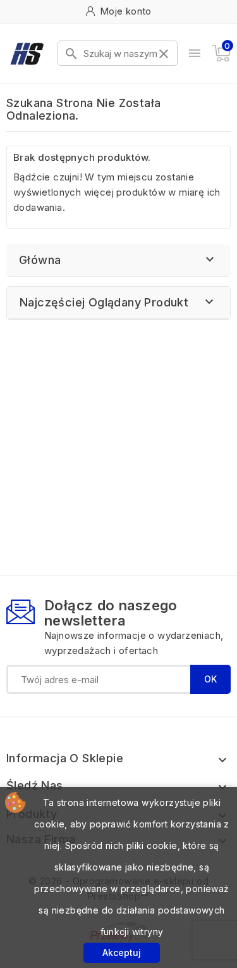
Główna (40, 260)
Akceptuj (121, 952)
